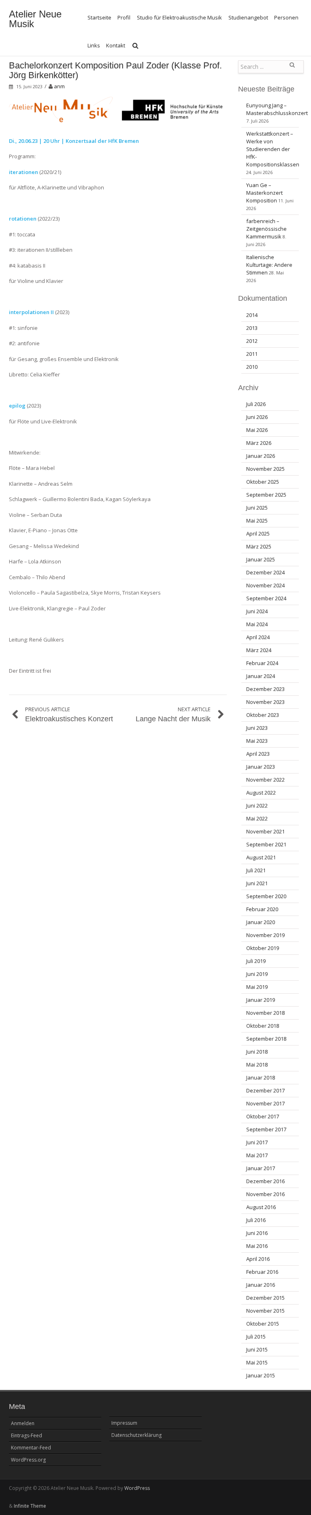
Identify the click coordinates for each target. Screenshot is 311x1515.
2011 (252, 353)
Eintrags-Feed (26, 1435)
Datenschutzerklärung (136, 1435)
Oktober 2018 (262, 1025)
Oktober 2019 (262, 948)
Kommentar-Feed (31, 1447)
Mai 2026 (257, 429)
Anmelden (22, 1423)
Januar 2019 (260, 999)
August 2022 (261, 792)
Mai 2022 (257, 818)
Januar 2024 (260, 676)
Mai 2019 (257, 986)
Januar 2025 (260, 559)
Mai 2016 (257, 1245)
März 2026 (258, 442)
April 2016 (258, 1258)
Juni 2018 (257, 1051)
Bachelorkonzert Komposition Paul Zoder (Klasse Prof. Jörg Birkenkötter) (115, 70)
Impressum (124, 1422)
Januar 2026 (260, 455)
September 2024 (266, 598)
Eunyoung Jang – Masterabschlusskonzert (277, 109)
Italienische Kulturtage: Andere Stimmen (269, 264)
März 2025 (258, 546)
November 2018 (265, 1012)
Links (93, 45)
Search (292, 68)
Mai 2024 (257, 624)
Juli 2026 (256, 404)
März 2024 (258, 650)
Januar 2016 (260, 1284)
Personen (286, 17)
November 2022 (265, 779)
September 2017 (266, 1129)
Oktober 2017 (262, 1116)
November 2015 (265, 1310)
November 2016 (265, 1194)
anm (59, 86)
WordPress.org (28, 1459)
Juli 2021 (256, 870)
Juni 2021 (257, 883)
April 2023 (258, 753)
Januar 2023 (260, 766)
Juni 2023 (257, 727)
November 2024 (265, 585)
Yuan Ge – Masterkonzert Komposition (264, 192)
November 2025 (265, 468)
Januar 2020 (260, 922)
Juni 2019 (257, 973)
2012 (252, 340)
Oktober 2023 (262, 714)
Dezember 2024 (265, 572)
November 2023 (265, 701)
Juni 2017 (257, 1142)
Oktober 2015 (262, 1323)
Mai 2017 (257, 1155)
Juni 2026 (257, 417)
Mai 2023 (257, 740)
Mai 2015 (257, 1362)
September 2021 (266, 844)
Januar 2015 (260, 1375)
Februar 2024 (262, 663)
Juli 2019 (256, 961)
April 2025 (258, 533)
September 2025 (266, 494)
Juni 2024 (257, 611)
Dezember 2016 (265, 1181)
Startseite (99, 17)
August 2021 (261, 857)
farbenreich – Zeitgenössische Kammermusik (266, 228)
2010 (252, 366)
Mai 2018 (257, 1064)
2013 (252, 327)
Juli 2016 (256, 1220)
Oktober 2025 (262, 481)
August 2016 (261, 1207)
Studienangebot (248, 17)
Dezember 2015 (265, 1297)
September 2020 (266, 896)
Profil (123, 17)
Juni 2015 (257, 1349)
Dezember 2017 (265, 1090)
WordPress (137, 1488)
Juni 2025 (257, 507)
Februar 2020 (262, 909)
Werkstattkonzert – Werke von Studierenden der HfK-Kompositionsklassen (272, 149)
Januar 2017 (260, 1168)
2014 (252, 315)
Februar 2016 (262, 1271)
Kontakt (115, 45)
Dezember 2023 (265, 689)
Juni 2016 (257, 1233)
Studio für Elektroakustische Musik (179, 17)
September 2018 (266, 1038)
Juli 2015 (256, 1336)
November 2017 (265, 1103)
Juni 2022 (257, 805)
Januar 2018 (260, 1077)
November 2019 (265, 935)
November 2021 (265, 831)
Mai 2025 (257, 520)
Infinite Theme (30, 1505)
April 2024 (258, 637)
